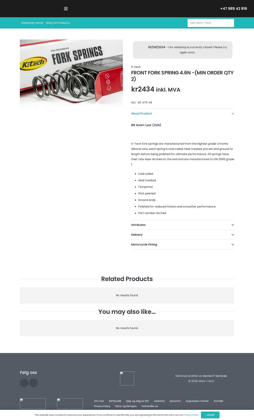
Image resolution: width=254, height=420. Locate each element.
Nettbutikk (115, 401)
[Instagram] (24, 383)
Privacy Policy (102, 406)
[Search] (231, 23)
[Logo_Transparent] (32, 9)
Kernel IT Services (215, 376)
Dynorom (175, 401)
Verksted (159, 401)
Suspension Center (197, 401)
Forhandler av (150, 406)
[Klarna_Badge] (33, 403)
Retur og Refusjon (126, 406)
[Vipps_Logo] (70, 403)
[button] (66, 9)
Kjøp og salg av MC (137, 401)
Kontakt (218, 401)
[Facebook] (33, 383)
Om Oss (99, 401)
